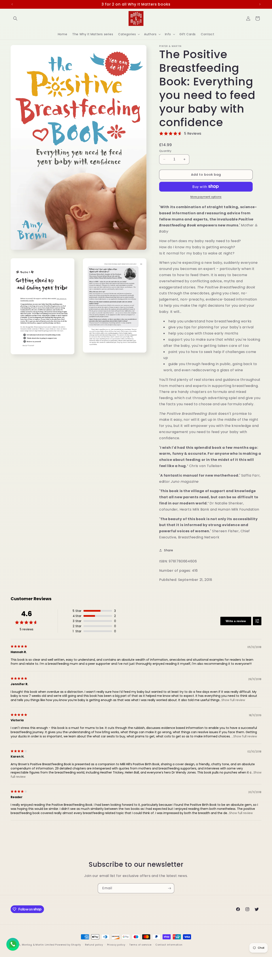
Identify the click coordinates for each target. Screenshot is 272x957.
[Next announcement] (260, 4)
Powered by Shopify (68, 944)
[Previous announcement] (12, 4)
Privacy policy (116, 944)
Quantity (165, 151)
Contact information (168, 944)
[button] (15, 18)
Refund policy (94, 944)
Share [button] (168, 550)
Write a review (236, 621)
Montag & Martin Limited (38, 944)
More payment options (206, 196)
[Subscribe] (169, 888)
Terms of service (140, 944)
